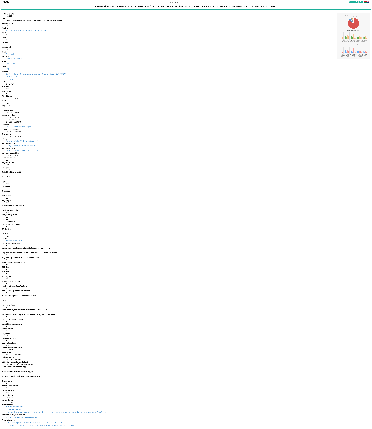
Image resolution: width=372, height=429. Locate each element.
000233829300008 (16, 407)
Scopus (8, 409)
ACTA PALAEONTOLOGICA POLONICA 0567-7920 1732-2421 (27, 30)
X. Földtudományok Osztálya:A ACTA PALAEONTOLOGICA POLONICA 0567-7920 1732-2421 (38, 423)
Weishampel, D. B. (12, 77)
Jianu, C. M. (10, 79)
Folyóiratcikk (10, 54)
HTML (361, 2)
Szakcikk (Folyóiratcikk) (14, 59)
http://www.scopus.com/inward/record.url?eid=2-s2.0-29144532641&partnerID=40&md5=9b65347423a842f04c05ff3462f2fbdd (60, 412)
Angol (8, 69)
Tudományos (10, 63)
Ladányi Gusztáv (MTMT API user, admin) (20, 146)
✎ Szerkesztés (353, 2)
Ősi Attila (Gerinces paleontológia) (18, 127)
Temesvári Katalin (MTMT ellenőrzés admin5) (22, 141)
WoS (7, 407)
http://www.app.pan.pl (14, 241)
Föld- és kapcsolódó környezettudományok (21, 417)
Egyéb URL (9, 412)
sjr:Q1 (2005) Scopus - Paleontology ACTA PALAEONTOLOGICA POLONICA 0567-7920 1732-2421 (40, 425)
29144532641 (17, 409)
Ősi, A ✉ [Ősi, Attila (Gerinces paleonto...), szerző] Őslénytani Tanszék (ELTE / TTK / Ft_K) (37, 74)
